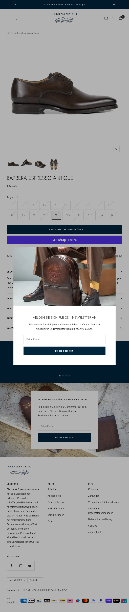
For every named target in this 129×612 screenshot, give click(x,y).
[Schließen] (110, 252)
